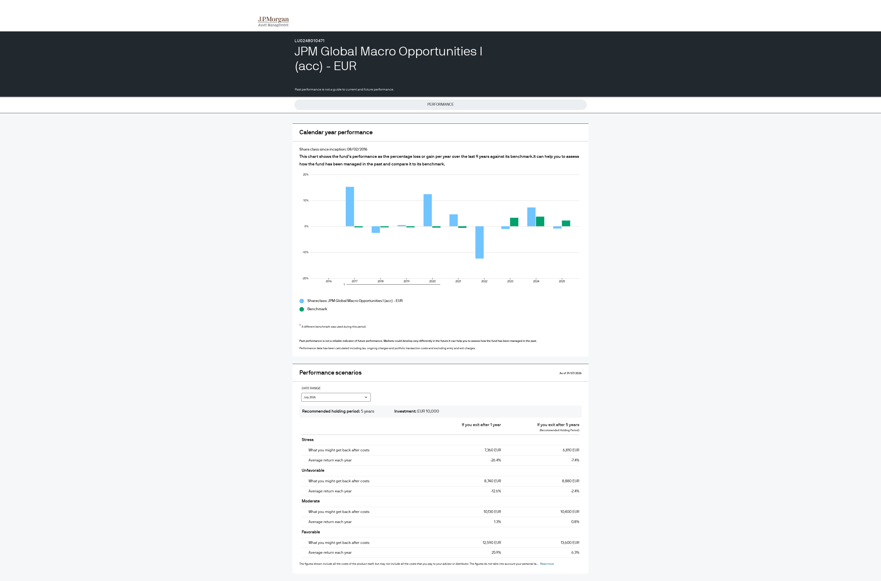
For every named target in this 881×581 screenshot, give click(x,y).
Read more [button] (547, 563)
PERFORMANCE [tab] (440, 104)
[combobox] (336, 398)
